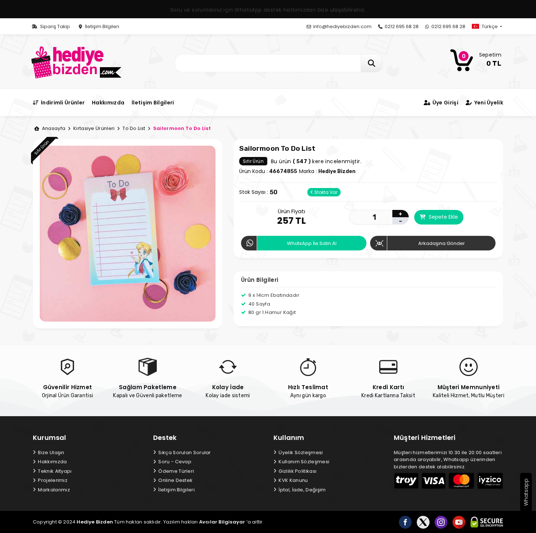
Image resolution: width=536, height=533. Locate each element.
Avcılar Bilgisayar (222, 521)
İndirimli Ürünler (62, 102)
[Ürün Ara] (372, 63)
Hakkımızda (108, 102)
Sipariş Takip (54, 26)
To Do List (133, 128)
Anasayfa (53, 128)
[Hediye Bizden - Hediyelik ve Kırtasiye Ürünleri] (76, 62)
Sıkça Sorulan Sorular (184, 452)
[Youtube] (459, 522)
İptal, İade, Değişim (301, 489)
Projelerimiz (52, 480)
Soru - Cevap (174, 461)
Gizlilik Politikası (296, 471)
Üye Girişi (444, 102)
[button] (493, 26)
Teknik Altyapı (54, 471)
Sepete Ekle (442, 217)
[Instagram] (441, 522)
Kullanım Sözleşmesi (303, 461)
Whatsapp (526, 492)
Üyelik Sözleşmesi (300, 452)
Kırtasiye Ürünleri (93, 128)
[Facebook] (405, 522)
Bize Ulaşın (51, 452)
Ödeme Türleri (175, 471)
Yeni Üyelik (488, 102)
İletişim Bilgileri (101, 26)
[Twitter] (423, 522)
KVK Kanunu (292, 480)
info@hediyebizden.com (342, 26)
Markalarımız (53, 489)
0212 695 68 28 (401, 26)
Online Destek (175, 480)
